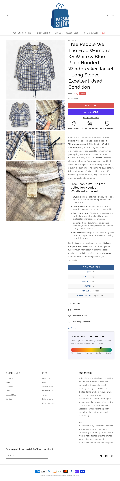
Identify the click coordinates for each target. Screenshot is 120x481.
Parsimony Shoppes (52, 475)
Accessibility (47, 387)
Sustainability (48, 391)
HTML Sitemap (48, 403)
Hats (8, 391)
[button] (8, 15)
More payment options (91, 117)
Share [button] (73, 328)
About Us (46, 378)
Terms (44, 395)
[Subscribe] (45, 456)
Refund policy (48, 399)
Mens (8, 383)
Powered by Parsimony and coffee (68, 475)
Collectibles (11, 395)
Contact (9, 399)
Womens (9, 387)
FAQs (44, 383)
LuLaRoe (9, 378)
